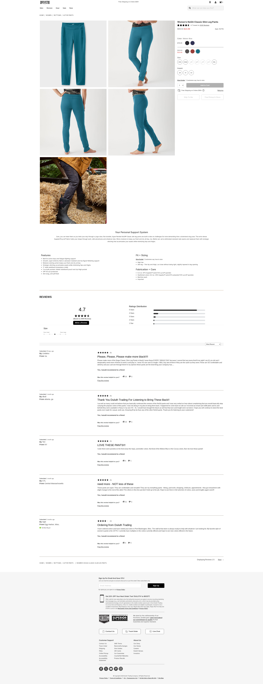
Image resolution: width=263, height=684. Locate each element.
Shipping (102, 648)
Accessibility (103, 656)
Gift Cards (117, 651)
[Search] (190, 8)
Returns (220, 90)
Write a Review (81, 323)
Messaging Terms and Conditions (128, 608)
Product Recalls (119, 658)
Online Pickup (103, 653)
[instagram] (121, 669)
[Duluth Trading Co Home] (44, 2)
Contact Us (103, 643)
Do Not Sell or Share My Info (148, 678)
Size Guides (118, 648)
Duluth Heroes (138, 651)
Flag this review (103, 380)
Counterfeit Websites (121, 656)
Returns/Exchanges (120, 646)
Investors (137, 653)
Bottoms (57, 15)
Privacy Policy (121, 589)
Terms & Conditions (116, 678)
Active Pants (68, 15)
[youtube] (111, 669)
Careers (136, 648)
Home (41, 15)
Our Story (137, 643)
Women (49, 15)
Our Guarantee (119, 653)
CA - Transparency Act (131, 678)
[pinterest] (116, 669)
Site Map (161, 678)
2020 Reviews (204, 25)
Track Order (103, 646)
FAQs (101, 651)
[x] (106, 669)
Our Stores (137, 646)
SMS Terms (118, 643)
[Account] (216, 2)
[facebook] (101, 669)
